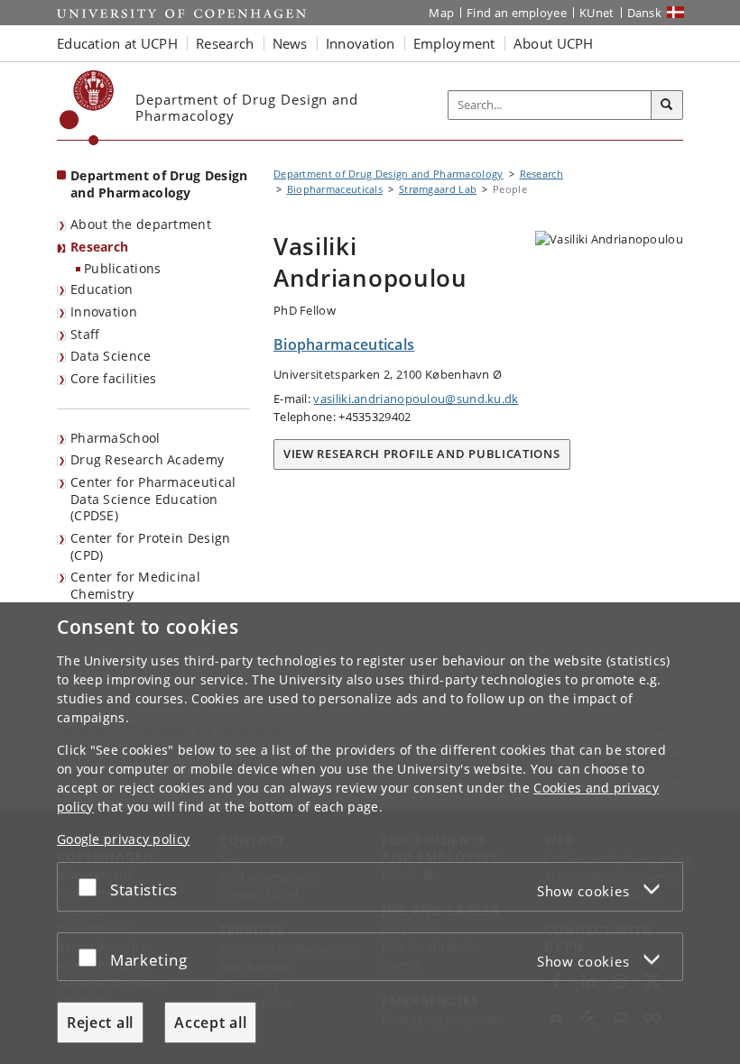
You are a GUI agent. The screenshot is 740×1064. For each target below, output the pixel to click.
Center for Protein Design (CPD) (150, 546)
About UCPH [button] (553, 43)
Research (99, 246)
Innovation (103, 311)
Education (102, 289)
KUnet (597, 13)
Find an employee (517, 13)
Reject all (100, 1022)
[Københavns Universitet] (87, 107)
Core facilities (113, 378)
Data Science (111, 355)
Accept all (210, 1022)
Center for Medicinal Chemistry (135, 585)
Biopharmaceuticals (335, 189)
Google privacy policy (123, 839)
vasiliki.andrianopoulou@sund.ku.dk (415, 398)
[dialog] (370, 833)
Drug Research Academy (147, 459)
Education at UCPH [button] (117, 43)
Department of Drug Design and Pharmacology (159, 184)
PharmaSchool (115, 437)
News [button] (290, 43)
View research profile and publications (421, 453)
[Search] (667, 105)
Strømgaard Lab (437, 189)
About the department (140, 224)
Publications (123, 268)
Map (441, 13)
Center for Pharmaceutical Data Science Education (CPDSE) (153, 498)
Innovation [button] (360, 43)
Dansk (644, 13)
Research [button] (225, 43)
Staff (85, 334)
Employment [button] (454, 43)
